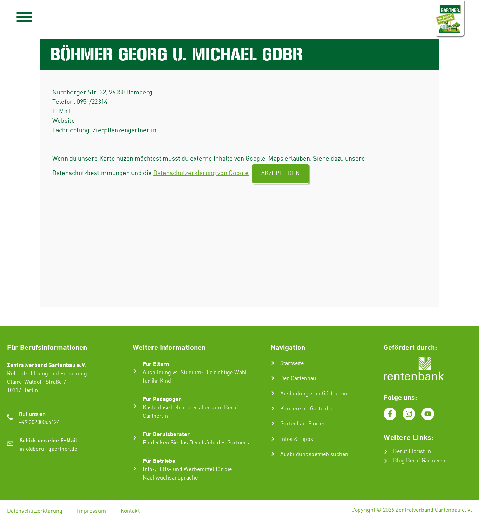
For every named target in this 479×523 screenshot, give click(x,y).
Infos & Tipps (296, 439)
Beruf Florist (409, 452)
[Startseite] (273, 363)
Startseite (292, 364)
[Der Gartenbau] (273, 378)
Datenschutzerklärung (34, 511)
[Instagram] (409, 414)
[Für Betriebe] (135, 468)
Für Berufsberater (166, 433)
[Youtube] (427, 414)
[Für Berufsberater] (135, 437)
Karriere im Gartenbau (308, 409)
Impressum (91, 511)
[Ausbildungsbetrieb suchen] (273, 454)
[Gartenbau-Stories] (273, 423)
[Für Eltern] (135, 371)
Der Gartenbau (298, 379)
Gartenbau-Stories (302, 424)
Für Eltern (156, 363)
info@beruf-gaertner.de (48, 449)
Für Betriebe (159, 460)
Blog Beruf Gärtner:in (420, 461)
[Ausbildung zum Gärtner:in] (273, 393)
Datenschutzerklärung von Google (201, 173)
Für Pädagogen (162, 398)
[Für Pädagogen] (135, 406)
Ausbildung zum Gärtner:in (313, 394)
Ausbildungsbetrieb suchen (314, 454)
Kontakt (130, 511)
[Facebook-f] (390, 414)
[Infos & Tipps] (273, 439)
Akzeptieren (280, 173)
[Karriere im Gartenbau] (273, 408)
